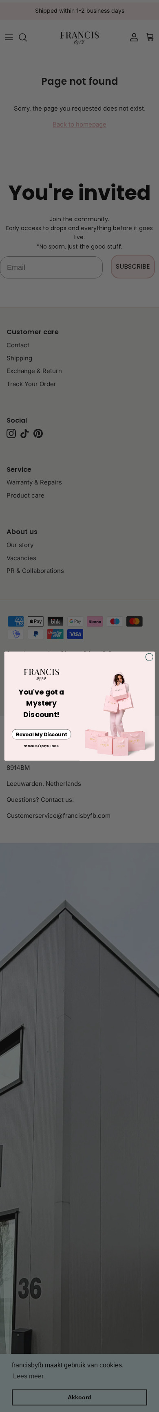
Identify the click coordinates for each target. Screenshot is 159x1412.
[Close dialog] (149, 657)
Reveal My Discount (41, 734)
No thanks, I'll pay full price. (41, 746)
